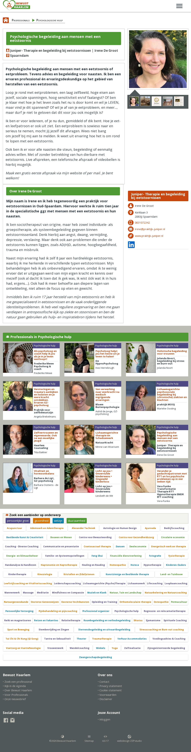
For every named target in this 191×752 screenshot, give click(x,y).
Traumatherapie (102, 638)
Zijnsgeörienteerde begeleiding (166, 648)
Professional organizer (95, 611)
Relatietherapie (71, 620)
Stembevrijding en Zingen (54, 629)
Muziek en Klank (96, 592)
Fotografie (155, 555)
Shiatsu (138, 620)
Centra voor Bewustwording (95, 537)
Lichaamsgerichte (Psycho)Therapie (104, 583)
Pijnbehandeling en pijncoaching (58, 611)
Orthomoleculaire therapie (135, 602)
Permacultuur (179, 602)
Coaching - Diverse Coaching (21, 546)
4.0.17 (105, 740)
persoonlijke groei (18, 520)
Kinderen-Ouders (176, 565)
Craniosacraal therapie (97, 546)
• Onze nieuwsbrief (14, 699)
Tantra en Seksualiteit (57, 638)
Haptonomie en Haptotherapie (59, 565)
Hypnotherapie (152, 565)
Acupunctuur (14, 528)
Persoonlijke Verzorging (19, 611)
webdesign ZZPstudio (129, 740)
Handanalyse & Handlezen (20, 565)
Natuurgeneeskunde (16, 602)
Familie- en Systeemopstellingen (64, 555)
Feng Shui (97, 555)
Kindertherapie (17, 574)
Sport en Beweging (18, 629)
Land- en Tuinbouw (171, 574)
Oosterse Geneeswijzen (45, 602)
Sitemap (89, 740)
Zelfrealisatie (132, 648)
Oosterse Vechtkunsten (75, 602)
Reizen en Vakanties (46, 620)
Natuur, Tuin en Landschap (125, 592)
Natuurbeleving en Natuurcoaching (166, 592)
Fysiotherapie (176, 555)
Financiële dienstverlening (126, 555)
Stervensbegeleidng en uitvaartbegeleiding (104, 629)
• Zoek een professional (17, 681)
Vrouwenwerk (55, 648)
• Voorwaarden (107, 695)
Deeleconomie (137, 546)
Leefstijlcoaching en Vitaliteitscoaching (28, 583)
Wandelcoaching (79, 648)
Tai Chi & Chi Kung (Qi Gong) (22, 638)
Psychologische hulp (49, 20)
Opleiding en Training (104, 602)
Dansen (120, 546)
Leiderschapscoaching (67, 583)
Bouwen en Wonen (61, 537)
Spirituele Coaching (175, 620)
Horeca (135, 565)
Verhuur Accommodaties (132, 638)
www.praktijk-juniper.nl (149, 236)
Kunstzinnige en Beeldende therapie (127, 574)
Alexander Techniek (83, 528)
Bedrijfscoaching (174, 528)
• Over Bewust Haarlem (17, 690)
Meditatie (43, 592)
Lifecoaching (154, 583)
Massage (28, 592)
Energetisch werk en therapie (168, 546)
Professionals (21, 20)
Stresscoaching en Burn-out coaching (162, 629)
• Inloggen (104, 719)
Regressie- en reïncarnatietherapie (165, 611)
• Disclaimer (105, 699)
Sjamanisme (153, 620)
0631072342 (142, 222)
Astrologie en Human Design (120, 528)
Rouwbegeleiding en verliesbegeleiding (107, 620)
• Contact (103, 681)
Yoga (115, 648)
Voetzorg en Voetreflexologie (23, 648)
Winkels (100, 648)
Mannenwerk (12, 592)
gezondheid (41, 520)
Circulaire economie (173, 537)
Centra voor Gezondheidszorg (136, 537)
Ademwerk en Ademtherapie (47, 528)
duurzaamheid (76, 520)
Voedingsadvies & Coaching (169, 638)
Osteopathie (161, 602)
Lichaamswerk (136, 583)
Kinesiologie (44, 574)
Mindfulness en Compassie (68, 592)
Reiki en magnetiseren (17, 620)
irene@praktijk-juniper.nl (150, 229)
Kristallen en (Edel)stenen (79, 574)
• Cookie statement (110, 690)
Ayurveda (150, 528)
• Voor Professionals (15, 695)
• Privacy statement (110, 686)
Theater (81, 638)
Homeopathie (118, 565)
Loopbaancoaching (176, 583)
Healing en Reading (93, 565)
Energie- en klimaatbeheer (22, 555)
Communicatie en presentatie (61, 546)
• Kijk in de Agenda (14, 686)
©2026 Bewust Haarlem (62, 740)
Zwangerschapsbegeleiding (95, 657)
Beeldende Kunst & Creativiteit (24, 537)
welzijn (58, 520)
